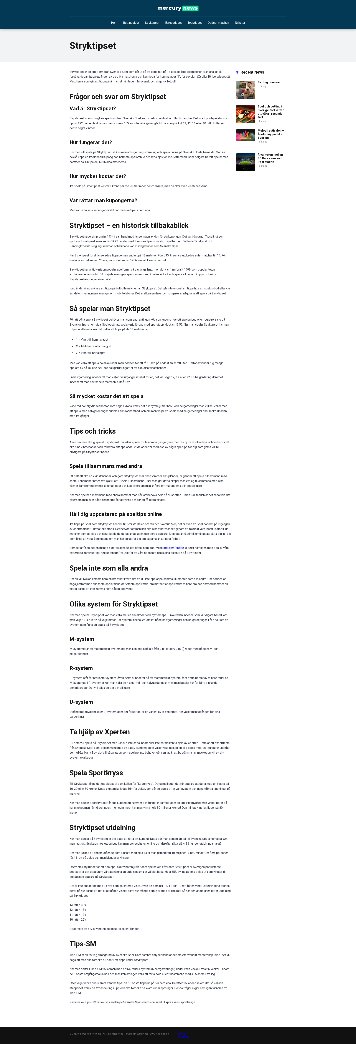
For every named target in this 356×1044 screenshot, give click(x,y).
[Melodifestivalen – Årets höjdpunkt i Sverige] (245, 140)
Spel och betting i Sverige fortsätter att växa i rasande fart (271, 112)
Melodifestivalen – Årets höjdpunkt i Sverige (271, 134)
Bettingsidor (131, 22)
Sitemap (183, 1037)
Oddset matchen (218, 22)
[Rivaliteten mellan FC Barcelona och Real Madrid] (245, 170)
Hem (114, 22)
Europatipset (173, 22)
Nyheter (240, 22)
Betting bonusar (269, 82)
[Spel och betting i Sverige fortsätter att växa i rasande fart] (245, 122)
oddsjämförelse (173, 548)
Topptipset (195, 22)
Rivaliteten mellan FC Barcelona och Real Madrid (270, 158)
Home (182, 1034)
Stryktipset (152, 22)
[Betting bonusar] (245, 98)
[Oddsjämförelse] (178, 8)
